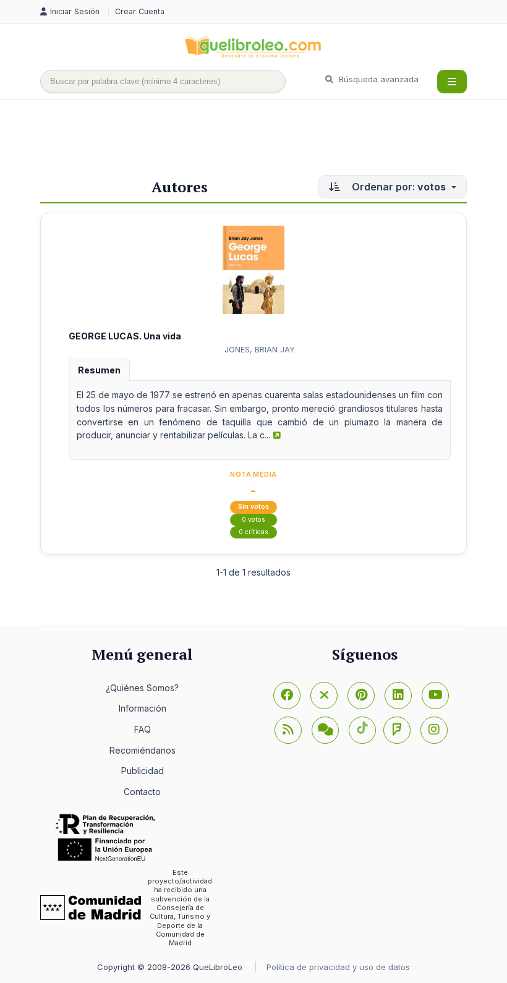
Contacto (142, 791)
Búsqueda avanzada (377, 79)
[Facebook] (286, 695)
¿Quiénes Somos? (142, 688)
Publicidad (142, 770)
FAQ (142, 729)
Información (142, 708)
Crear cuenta (139, 11)
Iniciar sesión (76, 11)
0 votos (253, 520)
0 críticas (253, 532)
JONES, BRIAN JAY (259, 349)
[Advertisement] (265, 140)
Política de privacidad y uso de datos (338, 967)
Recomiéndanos (142, 750)
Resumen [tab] (99, 370)
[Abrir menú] (452, 81)
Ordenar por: (397, 187)
